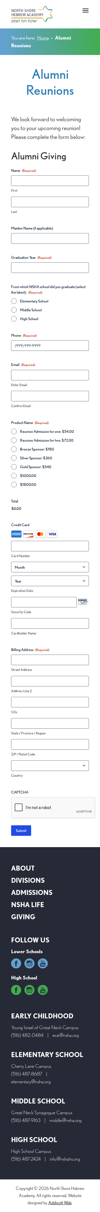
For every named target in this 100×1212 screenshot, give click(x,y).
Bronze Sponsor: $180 (37, 449)
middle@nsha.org (65, 1120)
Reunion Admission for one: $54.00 (47, 431)
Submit (21, 830)
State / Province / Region (28, 733)
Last (14, 212)
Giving (23, 917)
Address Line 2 (21, 691)
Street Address (21, 670)
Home (43, 38)
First (14, 190)
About (22, 868)
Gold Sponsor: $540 (35, 467)
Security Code (21, 612)
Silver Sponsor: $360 (36, 458)
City (14, 712)
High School (29, 319)
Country (17, 775)
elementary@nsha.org (31, 1081)
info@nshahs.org (65, 1159)
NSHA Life (27, 905)
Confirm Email (21, 406)
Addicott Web (60, 1202)
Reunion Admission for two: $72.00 (47, 440)
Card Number (20, 556)
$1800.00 (28, 484)
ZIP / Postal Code (23, 754)
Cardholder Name (23, 633)
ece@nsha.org (65, 1035)
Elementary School (34, 301)
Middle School (31, 310)
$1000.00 (28, 475)
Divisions (28, 880)
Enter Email (19, 385)
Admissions (31, 893)
